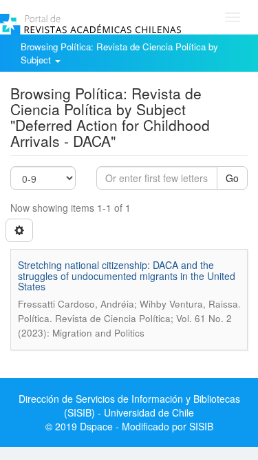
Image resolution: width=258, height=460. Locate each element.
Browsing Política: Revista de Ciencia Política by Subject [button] (119, 53)
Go (232, 178)
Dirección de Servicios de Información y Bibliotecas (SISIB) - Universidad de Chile (129, 405)
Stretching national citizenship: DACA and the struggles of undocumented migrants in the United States (126, 275)
